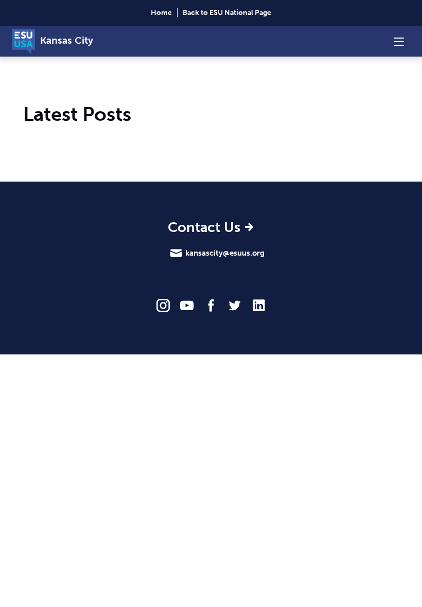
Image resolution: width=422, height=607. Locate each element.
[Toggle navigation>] (399, 41)
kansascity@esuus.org (225, 253)
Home (161, 12)
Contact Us (204, 228)
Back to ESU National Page (227, 12)
